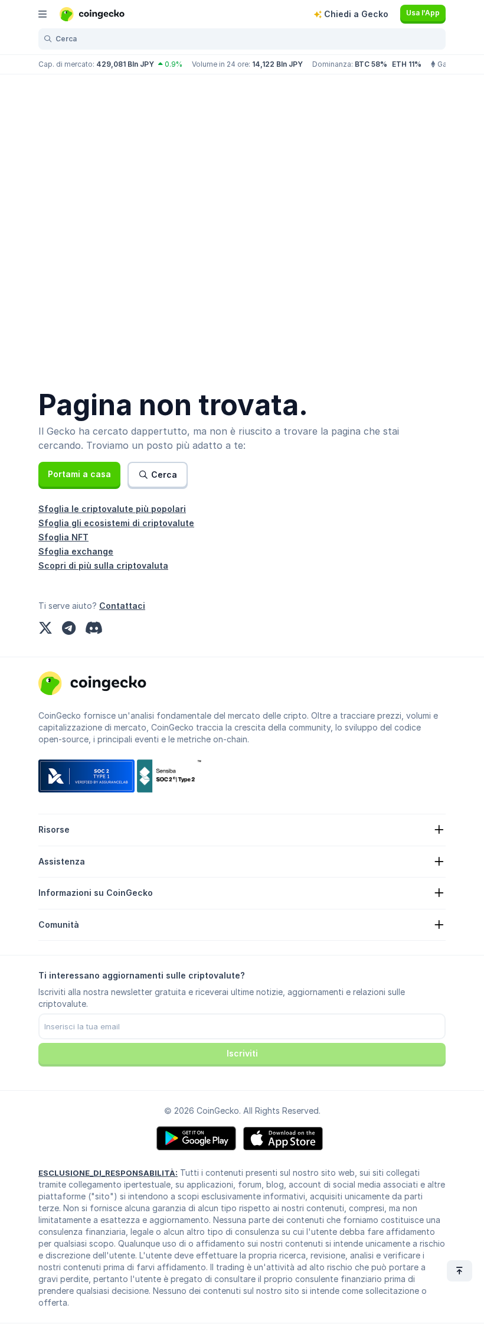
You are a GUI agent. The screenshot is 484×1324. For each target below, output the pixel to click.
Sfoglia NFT (63, 537)
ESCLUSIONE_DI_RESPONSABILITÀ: (108, 1173)
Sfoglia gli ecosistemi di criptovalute (116, 523)
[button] (79, 474)
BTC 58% (371, 64)
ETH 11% (406, 64)
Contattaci (122, 606)
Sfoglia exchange (75, 551)
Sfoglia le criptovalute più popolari (112, 509)
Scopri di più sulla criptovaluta (103, 565)
